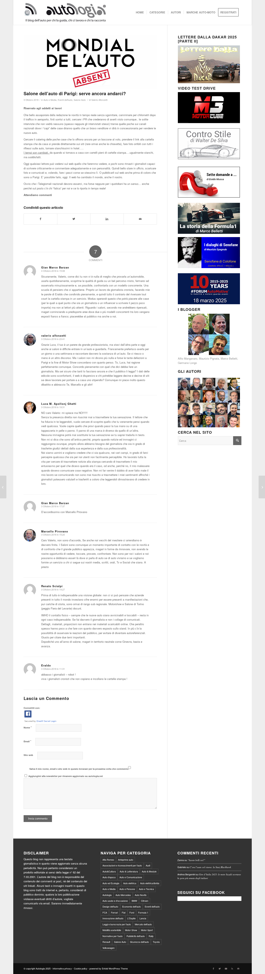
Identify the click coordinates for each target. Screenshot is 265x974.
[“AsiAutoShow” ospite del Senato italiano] (262, 487)
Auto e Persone (127, 889)
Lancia (143, 918)
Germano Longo (187, 363)
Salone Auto (80, 99)
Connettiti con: (32, 707)
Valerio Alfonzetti (99, 99)
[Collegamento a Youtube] (226, 968)
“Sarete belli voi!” (196, 860)
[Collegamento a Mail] (238, 968)
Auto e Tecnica (146, 889)
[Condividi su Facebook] (40, 219)
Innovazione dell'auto (112, 918)
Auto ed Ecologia (110, 883)
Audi (148, 865)
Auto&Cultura (109, 871)
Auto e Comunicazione (130, 877)
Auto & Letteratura (129, 871)
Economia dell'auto (131, 906)
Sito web (28, 755)
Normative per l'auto (112, 936)
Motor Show (131, 930)
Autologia (107, 895)
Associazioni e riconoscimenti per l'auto (122, 865)
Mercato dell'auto (143, 924)
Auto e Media (50, 99)
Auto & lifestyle (149, 871)
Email (27, 741)
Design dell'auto (110, 906)
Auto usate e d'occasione (115, 900)
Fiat (123, 912)
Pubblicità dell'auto (135, 936)
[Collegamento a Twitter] (220, 968)
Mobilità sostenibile (111, 930)
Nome (28, 727)
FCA (104, 912)
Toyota (156, 941)
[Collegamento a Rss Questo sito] (232, 968)
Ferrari (114, 912)
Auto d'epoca (109, 877)
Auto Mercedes (123, 895)
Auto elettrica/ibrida (149, 883)
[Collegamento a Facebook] (213, 968)
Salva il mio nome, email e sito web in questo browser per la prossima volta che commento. (79, 768)
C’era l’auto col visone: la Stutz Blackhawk (210, 867)
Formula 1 (143, 912)
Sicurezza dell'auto (139, 941)
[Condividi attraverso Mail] (140, 219)
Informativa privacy (62, 968)
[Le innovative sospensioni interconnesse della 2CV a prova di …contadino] (3, 487)
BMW (134, 900)
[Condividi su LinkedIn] (107, 219)
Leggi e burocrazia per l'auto (116, 924)
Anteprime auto (125, 859)
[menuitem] (140, 12)
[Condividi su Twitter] (73, 219)
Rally (151, 936)
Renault (106, 941)
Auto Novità (140, 895)
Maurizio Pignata (209, 358)
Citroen (144, 900)
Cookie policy (80, 968)
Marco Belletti (229, 358)
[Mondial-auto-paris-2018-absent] (90, 62)
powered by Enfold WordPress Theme (108, 968)
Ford (131, 912)
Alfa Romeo (108, 859)
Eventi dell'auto (65, 99)
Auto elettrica (129, 883)
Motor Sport (147, 930)
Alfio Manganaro (187, 358)
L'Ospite (131, 918)
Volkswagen (108, 947)
